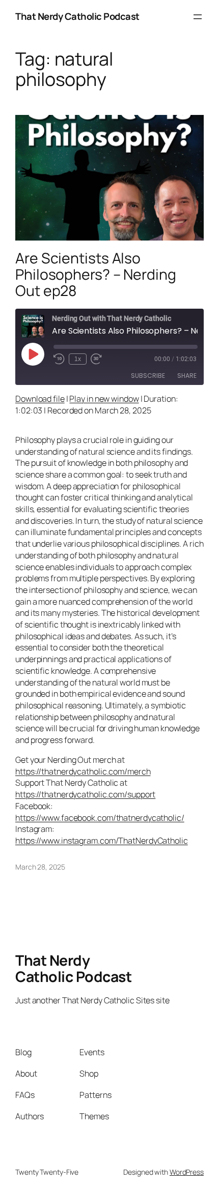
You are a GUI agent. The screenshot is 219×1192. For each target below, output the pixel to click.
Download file (40, 398)
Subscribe (148, 375)
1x (77, 359)
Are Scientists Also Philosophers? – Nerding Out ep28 (95, 274)
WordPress (187, 1172)
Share (187, 375)
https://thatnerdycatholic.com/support (85, 794)
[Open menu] (197, 17)
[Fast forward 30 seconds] (96, 359)
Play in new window (104, 398)
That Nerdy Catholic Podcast (77, 16)
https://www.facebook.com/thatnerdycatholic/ (99, 817)
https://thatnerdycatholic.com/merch (83, 771)
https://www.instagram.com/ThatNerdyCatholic (101, 840)
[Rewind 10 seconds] (59, 359)
